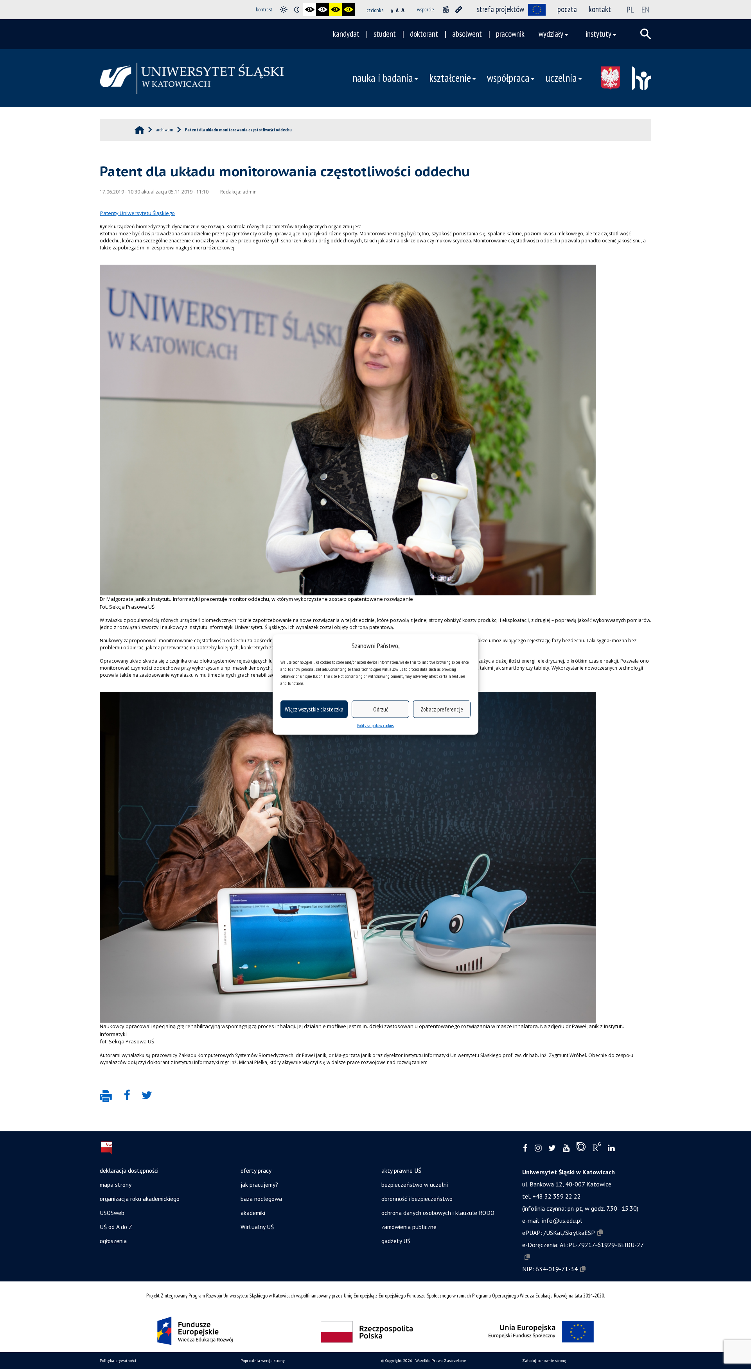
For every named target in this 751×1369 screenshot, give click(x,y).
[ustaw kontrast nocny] (296, 9)
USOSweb (112, 1213)
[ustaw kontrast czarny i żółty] (335, 9)
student (385, 34)
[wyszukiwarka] (645, 34)
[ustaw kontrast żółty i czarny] (348, 9)
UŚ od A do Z (116, 1227)
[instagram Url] (538, 1148)
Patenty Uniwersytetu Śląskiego (137, 213)
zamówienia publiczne (409, 1227)
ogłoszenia (113, 1241)
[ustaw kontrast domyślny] (283, 9)
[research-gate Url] (597, 1148)
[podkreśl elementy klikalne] (458, 9)
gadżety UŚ (395, 1241)
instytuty (598, 34)
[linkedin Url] (611, 1148)
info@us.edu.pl (562, 1220)
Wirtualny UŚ (257, 1227)
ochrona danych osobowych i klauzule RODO (437, 1213)
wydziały (551, 34)
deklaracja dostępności (129, 1170)
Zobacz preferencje (441, 709)
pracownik (510, 34)
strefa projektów (500, 9)
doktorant (424, 34)
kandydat (346, 34)
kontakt (600, 9)
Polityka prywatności (118, 1360)
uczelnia (561, 78)
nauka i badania (382, 78)
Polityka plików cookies (375, 725)
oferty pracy (256, 1170)
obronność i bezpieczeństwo (417, 1198)
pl (630, 9)
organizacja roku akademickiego (140, 1198)
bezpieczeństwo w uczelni (414, 1184)
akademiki (253, 1213)
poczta (567, 9)
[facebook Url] (525, 1148)
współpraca (508, 78)
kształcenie (450, 78)
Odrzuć (380, 709)
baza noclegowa (261, 1198)
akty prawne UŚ (401, 1170)
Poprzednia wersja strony (263, 1360)
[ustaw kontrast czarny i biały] (309, 9)
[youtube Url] (566, 1148)
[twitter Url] (552, 1148)
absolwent (467, 34)
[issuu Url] (581, 1148)
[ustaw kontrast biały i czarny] (322, 9)
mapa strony (115, 1184)
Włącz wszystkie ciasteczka (314, 709)
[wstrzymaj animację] (445, 9)
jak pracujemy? (259, 1184)
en (645, 9)
